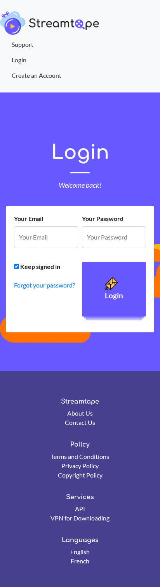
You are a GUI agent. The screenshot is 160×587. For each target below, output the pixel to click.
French (80, 561)
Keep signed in (40, 266)
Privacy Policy (80, 465)
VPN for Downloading (80, 518)
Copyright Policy (80, 475)
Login (19, 59)
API (80, 508)
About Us (80, 413)
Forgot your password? (44, 285)
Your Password (102, 218)
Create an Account (36, 75)
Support (22, 44)
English (80, 551)
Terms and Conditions (80, 456)
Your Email (28, 218)
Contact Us (80, 422)
